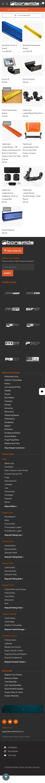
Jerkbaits (8, 484)
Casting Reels (9, 545)
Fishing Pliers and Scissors (15, 589)
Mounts (7, 394)
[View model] (12, 293)
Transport (8, 401)
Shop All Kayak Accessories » (14, 448)
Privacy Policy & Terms (13, 692)
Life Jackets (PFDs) (12, 387)
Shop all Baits (10, 506)
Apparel (7, 426)
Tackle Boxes (9, 618)
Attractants (9, 600)
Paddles (7, 390)
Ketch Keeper (29, 79)
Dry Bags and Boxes (12, 433)
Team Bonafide (10, 681)
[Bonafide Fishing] (18, 242)
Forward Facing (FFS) (13, 474)
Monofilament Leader (13, 531)
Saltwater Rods (10, 574)
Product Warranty (11, 696)
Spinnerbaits (9, 491)
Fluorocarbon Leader (12, 527)
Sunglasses (9, 422)
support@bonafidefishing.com (13, 731)
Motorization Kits (11, 376)
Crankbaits (8, 467)
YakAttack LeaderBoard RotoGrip (32, 111)
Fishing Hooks (10, 640)
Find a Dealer (13, 251)
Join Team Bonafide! (12, 685)
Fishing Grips (9, 593)
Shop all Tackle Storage (14, 629)
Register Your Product (13, 674)
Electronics (9, 411)
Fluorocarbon (9, 524)
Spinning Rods (10, 571)
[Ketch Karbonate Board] (12, 96)
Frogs (6, 477)
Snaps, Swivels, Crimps (13, 650)
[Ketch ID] (12, 65)
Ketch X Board (8, 230)
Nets (6, 603)
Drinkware (8, 429)
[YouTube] (10, 721)
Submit (7, 273)
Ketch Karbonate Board (9, 111)
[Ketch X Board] (12, 216)
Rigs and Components (13, 657)
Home (9, 9)
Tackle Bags (9, 621)
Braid (6, 520)
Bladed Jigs (9, 463)
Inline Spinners (10, 481)
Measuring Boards (20, 9)
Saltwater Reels (10, 552)
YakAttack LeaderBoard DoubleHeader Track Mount (31, 194)
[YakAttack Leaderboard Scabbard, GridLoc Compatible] (12, 176)
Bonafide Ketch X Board (9, 46)
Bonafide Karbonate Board (31, 46)
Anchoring (8, 408)
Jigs (6, 488)
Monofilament (10, 517)
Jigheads (8, 643)
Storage (7, 404)
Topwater (8, 498)
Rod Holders (9, 397)
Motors (7, 383)
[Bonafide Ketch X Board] (12, 31)
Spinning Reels (10, 549)
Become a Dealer (11, 678)
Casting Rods (9, 567)
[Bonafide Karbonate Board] (33, 31)
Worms (7, 502)
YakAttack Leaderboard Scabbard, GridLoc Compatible (10, 194)
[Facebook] (4, 721)
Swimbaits (8, 495)
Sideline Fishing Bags (13, 380)
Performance (9, 419)
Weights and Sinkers (12, 647)
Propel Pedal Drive (11, 440)
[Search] (7, 4)
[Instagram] (16, 721)
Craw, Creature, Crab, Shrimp (16, 470)
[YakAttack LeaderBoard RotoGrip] (33, 96)
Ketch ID (5, 79)
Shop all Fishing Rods (13, 579)
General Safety (10, 436)
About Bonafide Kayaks (13, 689)
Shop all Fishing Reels (13, 557)
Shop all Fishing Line (12, 535)
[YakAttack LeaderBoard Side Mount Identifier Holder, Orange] (33, 130)
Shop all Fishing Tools (13, 607)
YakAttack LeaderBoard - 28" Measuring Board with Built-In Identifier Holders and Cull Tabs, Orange (11, 151)
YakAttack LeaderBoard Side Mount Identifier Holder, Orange (30, 148)
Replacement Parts (12, 443)
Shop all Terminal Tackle (14, 662)
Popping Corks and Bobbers (15, 654)
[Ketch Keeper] (33, 65)
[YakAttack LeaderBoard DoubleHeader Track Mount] (33, 176)
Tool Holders (9, 596)
